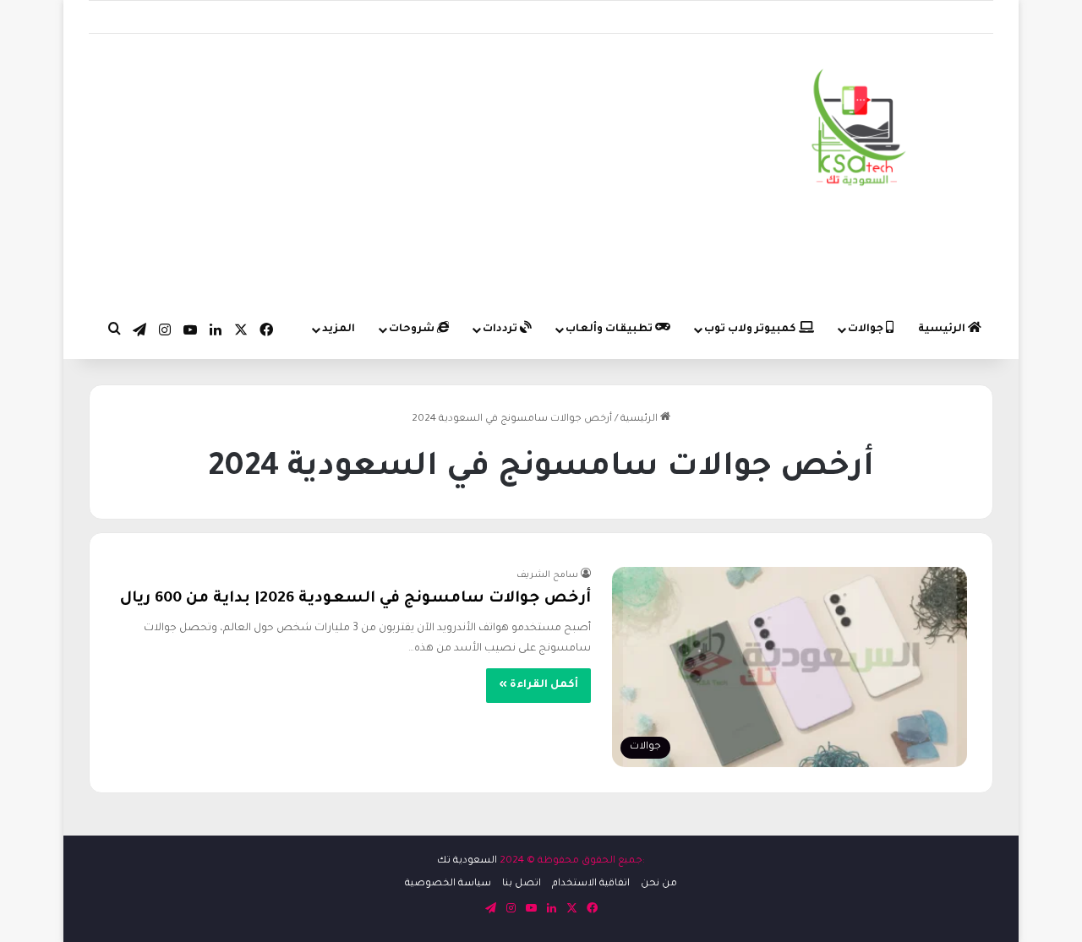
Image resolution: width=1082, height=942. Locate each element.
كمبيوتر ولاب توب (751, 329)
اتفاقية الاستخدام (591, 884)
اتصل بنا (521, 884)
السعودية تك (467, 861)
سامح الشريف (547, 575)
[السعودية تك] (859, 131)
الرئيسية (943, 329)
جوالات (867, 329)
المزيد (338, 329)
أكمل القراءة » (538, 685)
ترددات (501, 329)
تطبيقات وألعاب (610, 329)
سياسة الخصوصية (448, 884)
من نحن (659, 884)
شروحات (413, 329)
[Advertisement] (386, 169)
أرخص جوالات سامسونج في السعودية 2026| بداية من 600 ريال (355, 599)
